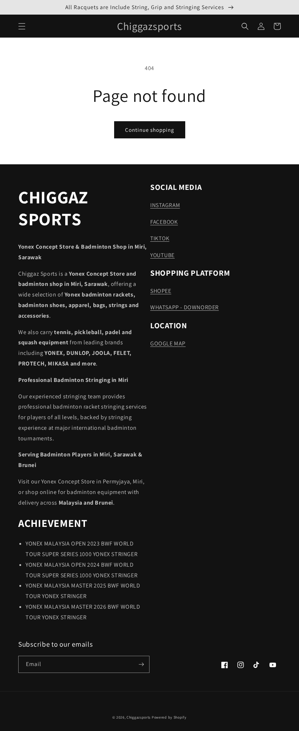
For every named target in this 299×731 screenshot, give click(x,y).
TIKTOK (159, 238)
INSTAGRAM (165, 204)
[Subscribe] (141, 664)
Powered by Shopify (169, 717)
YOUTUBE (162, 255)
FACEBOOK (164, 221)
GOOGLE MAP (168, 343)
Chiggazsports (139, 717)
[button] (22, 26)
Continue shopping (149, 129)
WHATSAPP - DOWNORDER (184, 307)
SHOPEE (160, 291)
